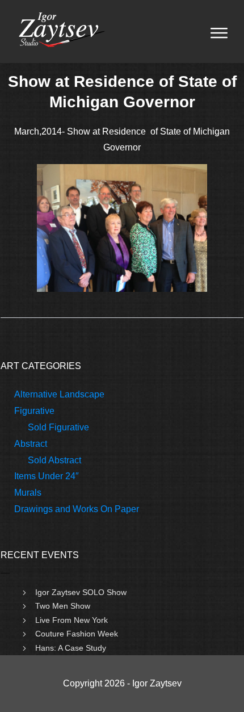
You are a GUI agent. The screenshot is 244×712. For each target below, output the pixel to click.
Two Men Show (62, 605)
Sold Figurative (58, 427)
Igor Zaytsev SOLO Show (81, 592)
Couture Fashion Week (76, 633)
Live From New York (71, 620)
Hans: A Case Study (70, 647)
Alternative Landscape (59, 394)
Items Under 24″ (46, 476)
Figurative (34, 411)
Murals (27, 492)
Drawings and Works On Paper (76, 509)
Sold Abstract (54, 460)
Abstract (30, 444)
